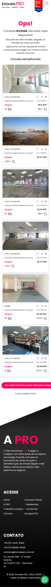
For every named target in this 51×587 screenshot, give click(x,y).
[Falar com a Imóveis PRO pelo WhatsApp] (45, 580)
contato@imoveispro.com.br (19, 552)
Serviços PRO (31, 513)
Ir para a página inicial (25, 393)
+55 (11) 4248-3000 (14, 543)
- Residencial (31, 504)
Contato (8, 513)
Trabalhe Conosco (13, 509)
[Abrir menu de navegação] (47, 3)
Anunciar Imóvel (33, 499)
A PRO (7, 504)
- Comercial (30, 509)
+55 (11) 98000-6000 (14, 547)
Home (7, 499)
